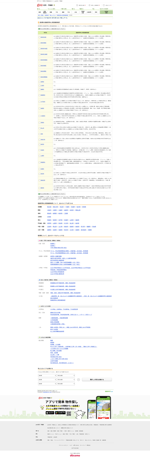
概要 (51, 340)
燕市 (42, 133)
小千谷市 (43, 101)
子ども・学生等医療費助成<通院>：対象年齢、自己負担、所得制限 (69, 251)
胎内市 (42, 187)
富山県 (72, 223)
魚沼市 (42, 173)
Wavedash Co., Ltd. (47, 392)
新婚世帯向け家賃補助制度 (57, 300)
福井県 (77, 223)
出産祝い (52, 245)
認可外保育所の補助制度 (57, 260)
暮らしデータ (76, 440)
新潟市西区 (43, 71)
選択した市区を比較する (97, 379)
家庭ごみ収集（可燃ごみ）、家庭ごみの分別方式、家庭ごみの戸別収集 (70, 327)
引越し (51, 440)
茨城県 (73, 207)
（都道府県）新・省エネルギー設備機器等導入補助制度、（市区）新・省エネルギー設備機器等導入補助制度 (81, 296)
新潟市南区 (43, 65)
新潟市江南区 (44, 54)
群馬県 (84, 207)
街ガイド (82, 440)
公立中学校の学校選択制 (57, 271)
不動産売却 (50, 437)
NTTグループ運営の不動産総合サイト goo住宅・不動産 (49, 1)
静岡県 (55, 213)
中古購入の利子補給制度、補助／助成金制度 (62, 289)
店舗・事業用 (53, 431)
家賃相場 (81, 431)
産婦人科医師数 (54, 322)
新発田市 (43, 95)
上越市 (42, 155)
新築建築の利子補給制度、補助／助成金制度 (62, 283)
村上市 (42, 128)
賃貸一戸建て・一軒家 (62, 431)
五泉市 (42, 150)
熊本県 (66, 230)
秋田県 (55, 220)
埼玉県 (62, 207)
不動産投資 (81, 434)
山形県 (72, 220)
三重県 (66, 213)
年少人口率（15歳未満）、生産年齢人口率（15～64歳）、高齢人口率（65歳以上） (73, 346)
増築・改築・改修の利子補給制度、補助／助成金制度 (65, 292)
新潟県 (60, 223)
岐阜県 (60, 213)
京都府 (60, 210)
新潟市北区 (43, 37)
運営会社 (88, 445)
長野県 (49, 223)
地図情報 (104, 440)
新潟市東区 (43, 42)
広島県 (49, 226)
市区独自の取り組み (56, 356)
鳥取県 (66, 226)
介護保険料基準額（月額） (57, 324)
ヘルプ (70, 445)
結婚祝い (52, 243)
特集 (48, 440)
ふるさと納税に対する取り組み (59, 358)
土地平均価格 (54, 360)
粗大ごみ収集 (54, 329)
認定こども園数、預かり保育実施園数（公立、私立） (65, 262)
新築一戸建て (65, 434)
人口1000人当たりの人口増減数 (59, 348)
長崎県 (60, 230)
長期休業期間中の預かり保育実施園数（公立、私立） (65, 264)
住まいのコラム (88, 440)
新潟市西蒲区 (44, 77)
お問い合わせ (76, 445)
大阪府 (49, 210)
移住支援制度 (54, 298)
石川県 (66, 223)
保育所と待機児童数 (56, 256)
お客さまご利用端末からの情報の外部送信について (68, 424)
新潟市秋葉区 (44, 59)
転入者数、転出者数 (56, 350)
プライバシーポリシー (63, 445)
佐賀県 (55, 230)
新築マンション (51, 434)
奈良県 (72, 210)
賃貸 (48, 431)
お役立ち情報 (39, 440)
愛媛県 (88, 226)
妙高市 (42, 144)
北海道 (49, 216)
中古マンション (58, 434)
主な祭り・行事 (54, 354)
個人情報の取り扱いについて (54, 427)
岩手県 (60, 220)
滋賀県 (66, 210)
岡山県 (55, 226)
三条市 (42, 85)
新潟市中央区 (44, 48)
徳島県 (77, 226)
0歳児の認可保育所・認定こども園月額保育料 (63, 258)
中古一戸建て (72, 434)
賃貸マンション (71, 431)
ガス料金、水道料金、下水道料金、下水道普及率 (64, 309)
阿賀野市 (43, 162)
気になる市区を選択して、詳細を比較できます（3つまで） (52, 28)
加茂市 (42, 108)
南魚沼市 (43, 180)
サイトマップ (83, 445)
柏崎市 (42, 89)
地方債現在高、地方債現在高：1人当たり (62, 363)
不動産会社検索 (69, 440)
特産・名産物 (54, 352)
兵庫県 (55, 210)
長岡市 (42, 81)
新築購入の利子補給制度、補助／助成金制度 (62, 286)
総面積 (52, 342)
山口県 (60, 226)
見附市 (42, 122)
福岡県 (49, 230)
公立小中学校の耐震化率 (57, 274)
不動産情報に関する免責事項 (105, 424)
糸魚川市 (43, 139)
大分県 (72, 230)
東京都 (49, 207)
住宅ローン (87, 434)
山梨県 (55, 223)
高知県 (94, 226)
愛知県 (49, 213)
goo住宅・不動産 (40, 424)
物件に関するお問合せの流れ (86, 424)
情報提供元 (96, 424)
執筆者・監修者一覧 (97, 440)
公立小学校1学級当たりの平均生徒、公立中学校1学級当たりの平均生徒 (70, 267)
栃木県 (78, 207)
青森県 (49, 220)
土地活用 (55, 437)
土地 (77, 434)
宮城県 (66, 220)
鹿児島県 (83, 230)
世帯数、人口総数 (55, 344)
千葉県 (67, 207)
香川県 (83, 226)
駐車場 (76, 431)
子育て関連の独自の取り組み (58, 247)
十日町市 (43, 115)
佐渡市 (42, 169)
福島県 (77, 220)
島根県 (72, 226)
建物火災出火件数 (55, 312)
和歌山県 (77, 210)
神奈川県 (55, 207)
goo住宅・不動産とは (52, 424)
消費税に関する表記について (67, 427)
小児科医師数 (54, 320)
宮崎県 (77, 230)
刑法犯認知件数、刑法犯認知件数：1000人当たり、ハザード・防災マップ (71, 314)
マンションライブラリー (59, 440)
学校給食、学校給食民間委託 (58, 269)
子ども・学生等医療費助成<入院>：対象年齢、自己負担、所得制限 (69, 253)
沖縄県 (90, 230)
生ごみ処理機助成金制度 (57, 331)
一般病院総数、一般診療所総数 (59, 318)
